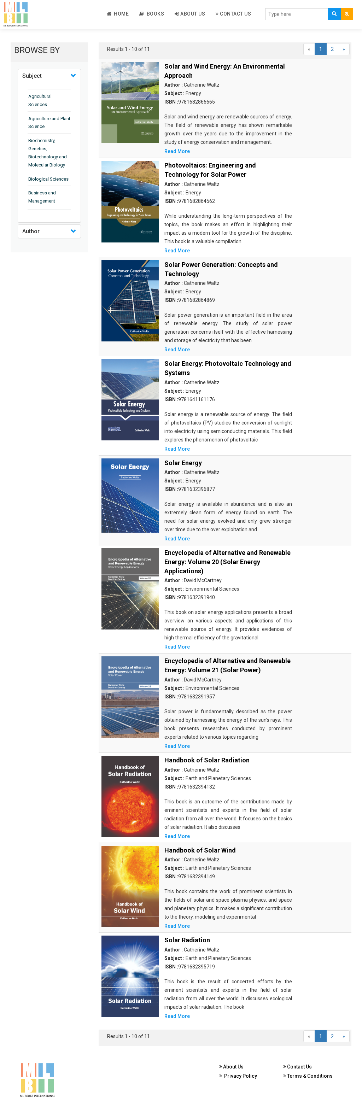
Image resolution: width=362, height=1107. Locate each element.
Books (154, 14)
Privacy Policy (239, 1076)
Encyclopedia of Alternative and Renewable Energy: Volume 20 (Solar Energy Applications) (227, 561)
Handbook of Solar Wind (200, 850)
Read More (177, 151)
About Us (192, 14)
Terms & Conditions (309, 1076)
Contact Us (235, 14)
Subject (32, 75)
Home (120, 14)
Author (31, 231)
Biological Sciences (48, 179)
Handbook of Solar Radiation (207, 760)
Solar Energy (183, 463)
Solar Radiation (187, 940)
